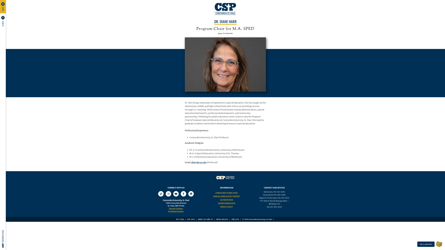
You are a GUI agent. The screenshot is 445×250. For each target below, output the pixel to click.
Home (220, 33)
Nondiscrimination (226, 203)
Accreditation (226, 200)
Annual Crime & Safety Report (226, 196)
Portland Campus (176, 211)
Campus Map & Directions (226, 193)
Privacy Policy (226, 207)
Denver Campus (176, 208)
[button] (3, 21)
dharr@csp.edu (198, 162)
